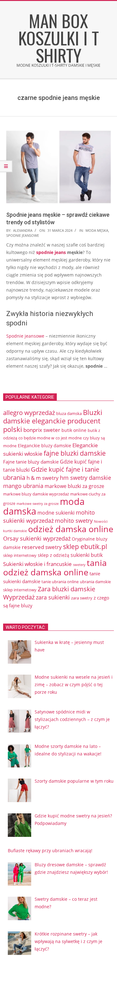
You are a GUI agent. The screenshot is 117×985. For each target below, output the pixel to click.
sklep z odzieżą (53, 555)
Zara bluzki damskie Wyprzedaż (49, 593)
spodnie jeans (51, 252)
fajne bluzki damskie (75, 453)
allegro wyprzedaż (29, 412)
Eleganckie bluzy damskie (44, 445)
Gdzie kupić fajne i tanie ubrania (51, 473)
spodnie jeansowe (22, 235)
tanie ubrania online (60, 581)
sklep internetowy (20, 555)
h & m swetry (43, 477)
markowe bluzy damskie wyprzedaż (36, 494)
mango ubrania (23, 486)
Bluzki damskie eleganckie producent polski (52, 421)
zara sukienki (53, 597)
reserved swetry (42, 547)
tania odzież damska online (55, 567)
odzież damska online (70, 529)
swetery (79, 564)
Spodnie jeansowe (25, 336)
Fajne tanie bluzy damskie (31, 462)
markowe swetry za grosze (38, 503)
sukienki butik (87, 555)
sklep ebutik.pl (85, 546)
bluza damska (69, 413)
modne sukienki (56, 512)
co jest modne (69, 438)
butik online (73, 430)
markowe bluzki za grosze (74, 486)
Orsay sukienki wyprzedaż (37, 538)
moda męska (96, 230)
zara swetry (81, 598)
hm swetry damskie (85, 477)
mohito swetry (74, 520)
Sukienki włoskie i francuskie (37, 564)
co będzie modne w (36, 438)
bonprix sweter (41, 429)
